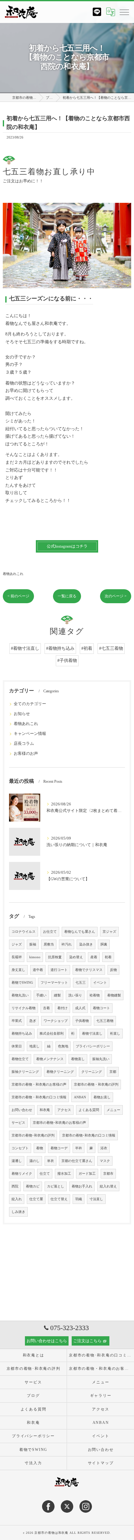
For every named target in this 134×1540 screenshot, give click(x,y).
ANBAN (80, 1097)
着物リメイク (22, 1173)
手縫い (41, 995)
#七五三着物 (111, 648)
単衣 (50, 1161)
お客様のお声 (26, 753)
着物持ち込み (22, 1033)
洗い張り (75, 995)
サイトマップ (101, 1463)
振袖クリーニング (25, 1071)
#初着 (86, 648)
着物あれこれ (13, 574)
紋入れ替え (108, 1186)
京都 (112, 1071)
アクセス (64, 1110)
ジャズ (17, 944)
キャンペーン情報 (30, 733)
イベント (100, 982)
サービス (18, 1122)
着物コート (101, 1008)
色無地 (63, 1046)
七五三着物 (104, 1021)
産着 (93, 957)
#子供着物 (67, 660)
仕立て (45, 1173)
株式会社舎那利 (52, 1033)
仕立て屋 (36, 1199)
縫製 (57, 995)
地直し (34, 1046)
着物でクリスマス (89, 970)
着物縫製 (114, 995)
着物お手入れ (82, 1186)
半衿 (78, 1148)
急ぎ (32, 1021)
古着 (46, 1008)
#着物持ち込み (60, 648)
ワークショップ (56, 1021)
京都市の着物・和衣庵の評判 (96, 1084)
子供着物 (82, 1021)
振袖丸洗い (100, 1059)
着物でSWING (22, 982)
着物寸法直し (92, 1033)
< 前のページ (18, 596)
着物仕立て (20, 1059)
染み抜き (86, 944)
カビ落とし (55, 1186)
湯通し (17, 1161)
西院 (15, 1186)
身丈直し (18, 970)
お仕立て (50, 931)
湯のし (34, 1161)
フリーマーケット (54, 982)
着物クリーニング (60, 1071)
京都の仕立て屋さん (76, 1161)
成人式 (80, 1008)
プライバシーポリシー (93, 1046)
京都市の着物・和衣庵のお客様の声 (39, 1084)
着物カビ (33, 1186)
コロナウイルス (24, 931)
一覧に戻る (67, 596)
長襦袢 (17, 957)
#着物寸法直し (25, 648)
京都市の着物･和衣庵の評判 (33, 1135)
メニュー (113, 1110)
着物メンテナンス (50, 1059)
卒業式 (17, 1021)
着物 (39, 1148)
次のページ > (116, 596)
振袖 (32, 944)
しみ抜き (18, 1212)
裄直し (115, 1033)
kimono (35, 957)
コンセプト (20, 1148)
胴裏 (103, 944)
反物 (113, 970)
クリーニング (91, 1071)
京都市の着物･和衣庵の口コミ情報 (88, 1135)
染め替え (76, 957)
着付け (62, 1008)
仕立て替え (59, 1199)
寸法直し (96, 1199)
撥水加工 (64, 1173)
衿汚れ (66, 944)
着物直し (78, 1059)
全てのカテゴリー (30, 704)
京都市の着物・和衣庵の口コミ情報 (39, 1097)
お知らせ (22, 714)
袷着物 (94, 995)
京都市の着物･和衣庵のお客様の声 (59, 1122)
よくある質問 (89, 1110)
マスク (105, 1161)
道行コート (59, 970)
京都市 (108, 1173)
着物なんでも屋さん (79, 931)
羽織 (78, 1199)
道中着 (38, 970)
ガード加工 (87, 1173)
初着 (108, 957)
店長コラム (24, 743)
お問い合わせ (22, 1110)
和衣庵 (45, 1110)
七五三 (80, 982)
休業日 (17, 1046)
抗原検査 (55, 957)
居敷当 (49, 944)
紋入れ (17, 1199)
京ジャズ (109, 931)
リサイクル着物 (24, 1008)
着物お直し (102, 1097)
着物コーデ (59, 1148)
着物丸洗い (20, 995)
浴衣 (103, 1148)
